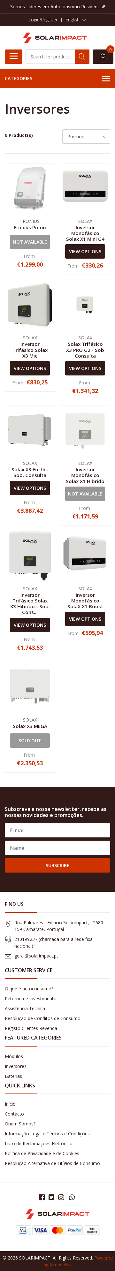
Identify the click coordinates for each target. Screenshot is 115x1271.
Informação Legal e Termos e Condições (47, 1134)
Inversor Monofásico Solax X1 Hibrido (85, 475)
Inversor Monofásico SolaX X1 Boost (85, 600)
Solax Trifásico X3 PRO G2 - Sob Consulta (85, 350)
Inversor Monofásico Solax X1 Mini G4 (85, 233)
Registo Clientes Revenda (31, 1028)
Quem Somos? (20, 1124)
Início (10, 1104)
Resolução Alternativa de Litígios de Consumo (52, 1163)
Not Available (30, 242)
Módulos (14, 1056)
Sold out (30, 741)
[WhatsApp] (72, 1197)
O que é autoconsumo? (29, 989)
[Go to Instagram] (61, 1197)
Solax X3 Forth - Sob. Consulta (30, 472)
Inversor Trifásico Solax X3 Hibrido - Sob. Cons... (30, 604)
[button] (75, 19)
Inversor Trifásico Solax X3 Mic (30, 350)
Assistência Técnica (25, 1008)
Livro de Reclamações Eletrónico (39, 1143)
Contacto (14, 1114)
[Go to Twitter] (51, 1197)
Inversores (16, 1066)
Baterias (13, 1076)
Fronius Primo (30, 227)
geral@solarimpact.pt (36, 956)
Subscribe (57, 865)
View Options (85, 251)
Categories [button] (18, 78)
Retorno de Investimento (31, 998)
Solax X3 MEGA (30, 726)
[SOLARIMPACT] (55, 37)
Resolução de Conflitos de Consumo (42, 1018)
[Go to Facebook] (42, 1197)
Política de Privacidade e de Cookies (42, 1153)
